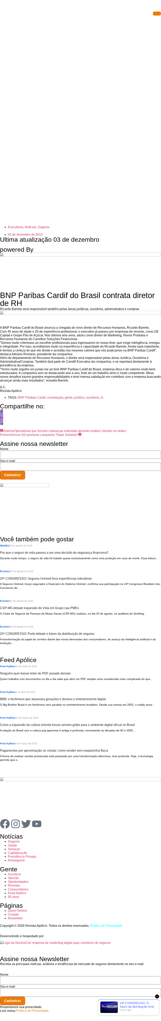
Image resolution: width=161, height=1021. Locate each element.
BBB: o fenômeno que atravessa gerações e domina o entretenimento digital (53, 699)
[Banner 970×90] (80, 313)
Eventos (5, 571)
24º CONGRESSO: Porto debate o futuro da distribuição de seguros (47, 633)
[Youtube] (37, 824)
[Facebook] (5, 824)
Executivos (15, 227)
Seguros (43, 227)
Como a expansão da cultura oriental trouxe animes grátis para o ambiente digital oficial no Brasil (67, 724)
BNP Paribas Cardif (31, 397)
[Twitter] (26, 824)
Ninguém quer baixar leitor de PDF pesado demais (35, 673)
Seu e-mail (7, 461)
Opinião (4, 545)
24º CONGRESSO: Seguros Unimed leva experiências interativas (46, 578)
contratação (55, 397)
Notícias (30, 227)
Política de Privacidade (106, 925)
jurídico (79, 397)
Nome (4, 449)
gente (69, 397)
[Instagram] (15, 824)
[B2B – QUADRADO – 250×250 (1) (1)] (24, 486)
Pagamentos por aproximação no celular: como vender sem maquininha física (54, 750)
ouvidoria (92, 397)
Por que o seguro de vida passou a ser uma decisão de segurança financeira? (54, 552)
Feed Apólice (8, 666)
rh (102, 397)
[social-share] (1, 411)
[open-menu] (157, 13)
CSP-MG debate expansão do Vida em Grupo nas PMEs (39, 608)
